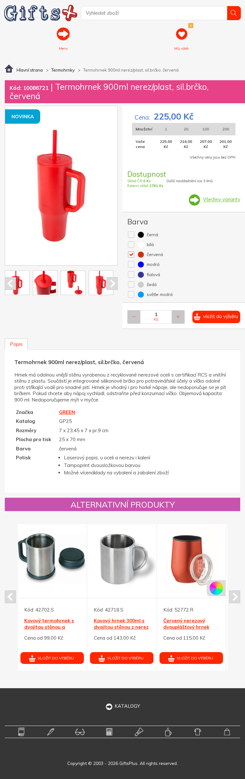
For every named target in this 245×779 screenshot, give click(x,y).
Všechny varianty (221, 200)
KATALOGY (127, 706)
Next (112, 283)
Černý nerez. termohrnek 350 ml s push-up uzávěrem (175, 627)
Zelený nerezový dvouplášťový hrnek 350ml (104, 627)
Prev (10, 283)
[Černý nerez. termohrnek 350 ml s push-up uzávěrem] (178, 558)
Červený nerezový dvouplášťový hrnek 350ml (34, 627)
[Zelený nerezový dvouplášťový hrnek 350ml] (109, 558)
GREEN (67, 412)
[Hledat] (234, 13)
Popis (16, 344)
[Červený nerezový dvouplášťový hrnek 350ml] (39, 558)
